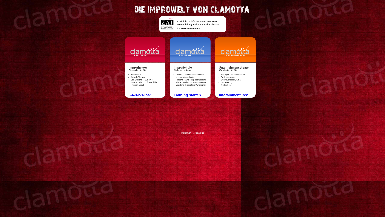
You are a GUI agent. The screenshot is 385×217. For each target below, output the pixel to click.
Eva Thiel (149, 80)
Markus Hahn (136, 82)
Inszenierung (226, 82)
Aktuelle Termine (138, 77)
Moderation (226, 85)
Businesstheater (228, 77)
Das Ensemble (137, 80)
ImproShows (136, 75)
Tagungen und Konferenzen (233, 75)
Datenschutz (198, 133)
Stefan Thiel (152, 82)
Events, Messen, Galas (231, 80)
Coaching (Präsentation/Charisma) (191, 85)
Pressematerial (137, 85)
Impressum (186, 133)
